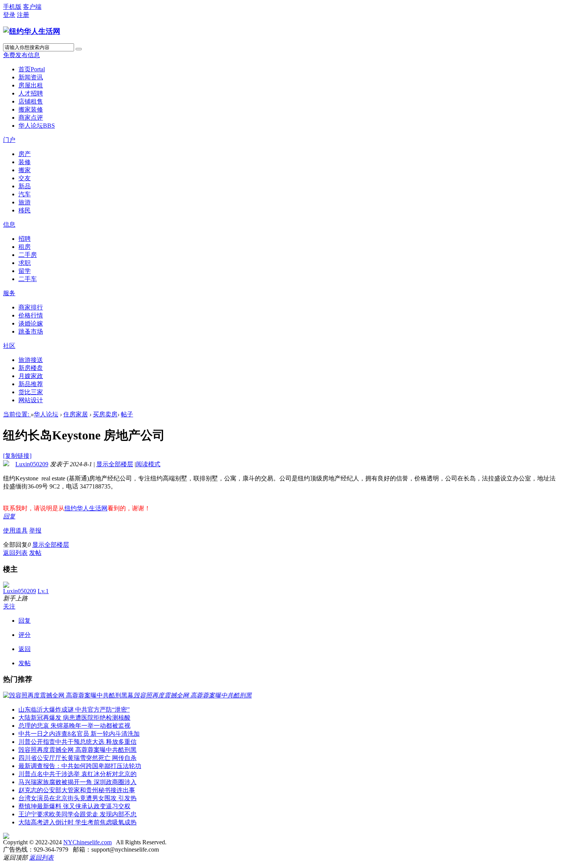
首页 (31, 69)
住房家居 (75, 414)
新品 (24, 186)
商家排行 (30, 307)
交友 (24, 178)
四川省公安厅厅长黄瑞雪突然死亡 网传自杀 (77, 758)
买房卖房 (105, 414)
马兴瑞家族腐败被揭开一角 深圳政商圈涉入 (77, 782)
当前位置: (17, 414)
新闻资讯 (30, 77)
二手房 (27, 255)
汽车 (24, 194)
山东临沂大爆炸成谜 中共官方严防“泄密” (74, 709)
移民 (24, 210)
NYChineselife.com (87, 842)
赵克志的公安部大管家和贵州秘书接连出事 (76, 790)
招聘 (24, 238)
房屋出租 (30, 85)
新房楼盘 (30, 368)
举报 (35, 530)
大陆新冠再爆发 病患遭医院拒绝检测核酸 (74, 717)
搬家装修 (30, 109)
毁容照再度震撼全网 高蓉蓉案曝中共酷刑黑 (77, 750)
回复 (9, 516)
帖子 (127, 414)
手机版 (12, 6)
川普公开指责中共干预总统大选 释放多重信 (77, 741)
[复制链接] (17, 455)
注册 (23, 15)
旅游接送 (30, 360)
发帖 (35, 552)
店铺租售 (30, 101)
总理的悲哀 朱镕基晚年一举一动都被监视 (74, 725)
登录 (9, 15)
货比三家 (30, 392)
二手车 (27, 279)
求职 (24, 263)
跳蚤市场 (30, 331)
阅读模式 (148, 464)
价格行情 (30, 315)
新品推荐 (30, 384)
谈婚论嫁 (30, 323)
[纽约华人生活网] (31, 31)
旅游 (24, 202)
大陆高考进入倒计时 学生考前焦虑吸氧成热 (77, 822)
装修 (24, 162)
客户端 (32, 6)
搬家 (24, 170)
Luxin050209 (31, 464)
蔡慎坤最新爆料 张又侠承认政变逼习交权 (74, 806)
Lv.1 (43, 591)
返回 (24, 649)
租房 (24, 246)
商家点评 (30, 117)
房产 (24, 154)
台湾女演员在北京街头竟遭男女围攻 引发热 (77, 798)
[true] (79, 49)
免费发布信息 (21, 55)
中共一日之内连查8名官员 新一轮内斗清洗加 (79, 733)
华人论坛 (36, 125)
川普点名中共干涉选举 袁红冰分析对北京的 (77, 774)
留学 (24, 271)
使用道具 (15, 530)
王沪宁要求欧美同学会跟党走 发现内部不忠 (77, 814)
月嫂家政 (30, 376)
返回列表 (15, 552)
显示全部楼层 (114, 464)
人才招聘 (30, 93)
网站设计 (30, 400)
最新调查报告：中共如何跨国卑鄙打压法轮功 (79, 766)
